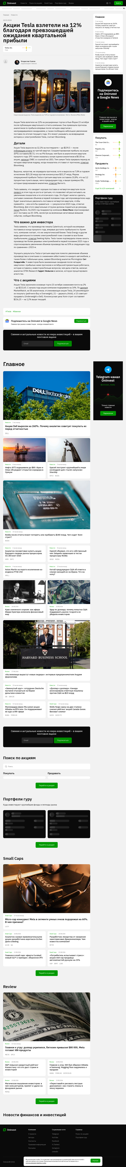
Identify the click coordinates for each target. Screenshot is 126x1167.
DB (6, 697)
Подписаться (81, 321)
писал (16, 210)
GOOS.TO (58, 715)
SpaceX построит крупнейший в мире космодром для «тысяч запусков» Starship (68, 470)
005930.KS (67, 1073)
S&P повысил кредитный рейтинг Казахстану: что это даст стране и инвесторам (21, 1067)
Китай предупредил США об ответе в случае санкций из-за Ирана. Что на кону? (68, 572)
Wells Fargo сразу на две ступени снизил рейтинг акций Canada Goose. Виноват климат (68, 709)
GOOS (52, 715)
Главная (6, 15)
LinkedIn (55, 1152)
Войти (118, 3)
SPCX (51, 476)
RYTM (52, 945)
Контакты (32, 1141)
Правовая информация (37, 1145)
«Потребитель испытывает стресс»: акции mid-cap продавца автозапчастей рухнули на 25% (67, 957)
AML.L (7, 575)
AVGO (52, 559)
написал (25, 159)
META (7, 1055)
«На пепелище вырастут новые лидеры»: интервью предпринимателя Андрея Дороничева (43, 675)
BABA (7, 715)
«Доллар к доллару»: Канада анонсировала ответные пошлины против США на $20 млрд (66, 690)
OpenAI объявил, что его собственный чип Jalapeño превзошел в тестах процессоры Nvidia (68, 553)
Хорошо (95, 1161)
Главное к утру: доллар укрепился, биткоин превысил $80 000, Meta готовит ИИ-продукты (45, 1049)
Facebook (55, 1141)
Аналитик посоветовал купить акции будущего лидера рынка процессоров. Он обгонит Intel (23, 553)
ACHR (7, 945)
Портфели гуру (60, 3)
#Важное (17, 311)
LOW (61, 964)
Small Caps (48, 3)
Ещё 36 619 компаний (104, 188)
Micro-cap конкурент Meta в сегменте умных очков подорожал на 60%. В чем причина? (46, 921)
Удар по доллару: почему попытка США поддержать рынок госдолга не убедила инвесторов (68, 612)
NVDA (57, 476)
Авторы (31, 1137)
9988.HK (14, 715)
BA (12, 945)
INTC (12, 559)
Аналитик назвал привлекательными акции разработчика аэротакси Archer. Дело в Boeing (24, 939)
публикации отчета (23, 150)
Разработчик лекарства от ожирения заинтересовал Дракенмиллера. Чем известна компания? (68, 939)
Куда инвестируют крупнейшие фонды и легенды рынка (30, 804)
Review (71, 3)
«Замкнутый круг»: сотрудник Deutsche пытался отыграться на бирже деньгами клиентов (24, 690)
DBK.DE (11, 697)
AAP (51, 964)
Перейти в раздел (46, 785)
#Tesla (8, 311)
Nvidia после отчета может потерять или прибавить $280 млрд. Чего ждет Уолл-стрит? (44, 535)
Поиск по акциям (35, 3)
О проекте (32, 1134)
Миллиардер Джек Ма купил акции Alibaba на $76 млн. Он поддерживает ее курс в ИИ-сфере (23, 709)
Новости (23, 3)
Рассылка (32, 1148)
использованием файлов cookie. (36, 1163)
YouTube (55, 1137)
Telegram (55, 1134)
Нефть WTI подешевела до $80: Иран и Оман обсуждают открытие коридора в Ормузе (24, 470)
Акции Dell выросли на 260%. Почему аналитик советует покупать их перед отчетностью (45, 427)
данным (84, 287)
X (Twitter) (55, 1145)
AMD (7, 559)
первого (17, 192)
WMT (56, 964)
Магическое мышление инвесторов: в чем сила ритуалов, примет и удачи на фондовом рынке (24, 1085)
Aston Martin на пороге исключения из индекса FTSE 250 (23, 570)
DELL (7, 433)
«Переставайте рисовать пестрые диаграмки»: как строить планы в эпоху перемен (66, 1085)
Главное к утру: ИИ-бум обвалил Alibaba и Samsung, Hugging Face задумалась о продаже (69, 1067)
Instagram (55, 1148)
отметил (85, 162)
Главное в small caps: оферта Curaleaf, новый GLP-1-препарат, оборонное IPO (24, 956)
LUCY (7, 926)
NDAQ (7, 1092)
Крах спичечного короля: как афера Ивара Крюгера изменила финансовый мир (24, 612)
